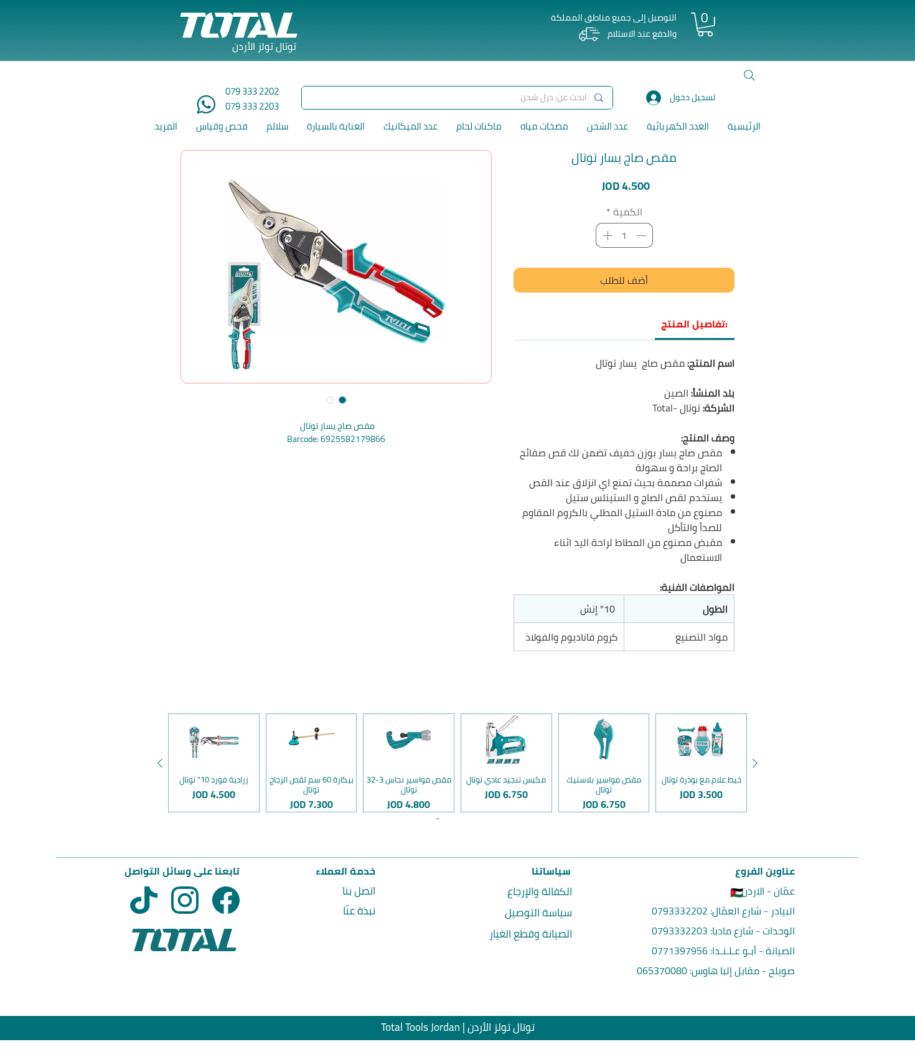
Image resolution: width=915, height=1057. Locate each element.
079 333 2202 (252, 91)
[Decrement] (642, 235)
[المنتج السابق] (755, 763)
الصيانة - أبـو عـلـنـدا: (751, 950)
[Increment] (606, 235)
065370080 (662, 970)
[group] (457, 763)
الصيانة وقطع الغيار (530, 934)
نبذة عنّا (359, 911)
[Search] (749, 75)
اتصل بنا (358, 891)
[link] (694, 323)
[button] (705, 24)
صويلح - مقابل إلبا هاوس (743, 970)
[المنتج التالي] (159, 763)
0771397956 (680, 950)
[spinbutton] (624, 235)
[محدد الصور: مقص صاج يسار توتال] (342, 399)
